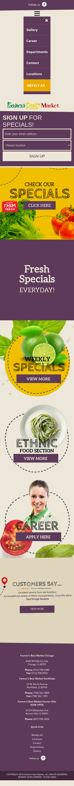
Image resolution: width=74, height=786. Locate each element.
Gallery (32, 30)
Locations (34, 74)
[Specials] (37, 396)
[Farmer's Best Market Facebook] (44, 4)
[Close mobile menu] (46, 20)
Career (31, 41)
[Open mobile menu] (37, 13)
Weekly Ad (36, 85)
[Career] (37, 554)
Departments (37, 52)
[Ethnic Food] (37, 472)
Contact (32, 63)
